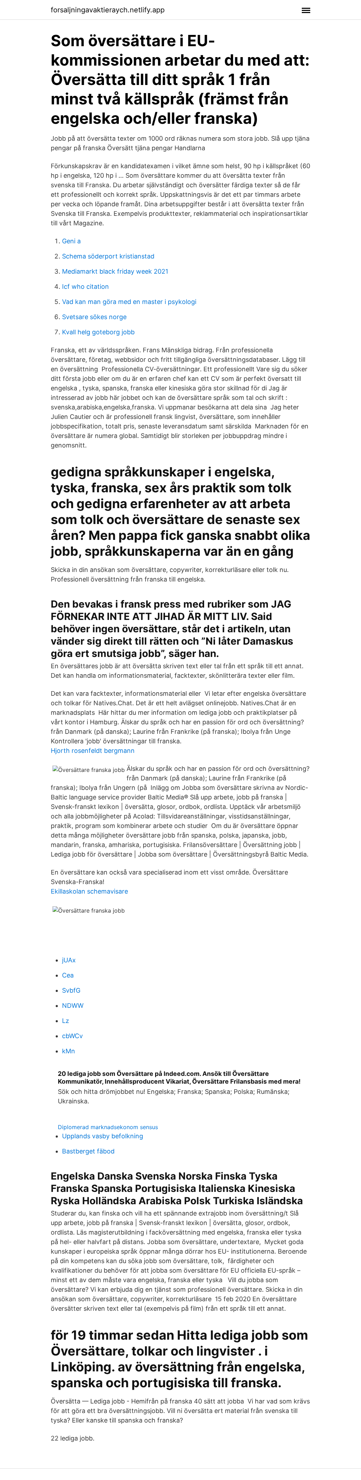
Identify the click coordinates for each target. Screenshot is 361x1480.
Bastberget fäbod (88, 1151)
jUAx (69, 960)
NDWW (73, 1005)
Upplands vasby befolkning (102, 1136)
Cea (68, 975)
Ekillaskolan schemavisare (89, 891)
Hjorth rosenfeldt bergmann (93, 750)
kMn (68, 1051)
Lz (65, 1020)
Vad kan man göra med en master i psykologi (129, 301)
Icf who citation (85, 286)
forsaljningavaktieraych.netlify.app (108, 9)
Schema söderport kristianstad (108, 256)
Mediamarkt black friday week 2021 (115, 271)
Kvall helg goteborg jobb (98, 332)
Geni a (71, 241)
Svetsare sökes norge (94, 317)
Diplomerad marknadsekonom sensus (108, 1127)
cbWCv (72, 1036)
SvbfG (71, 990)
